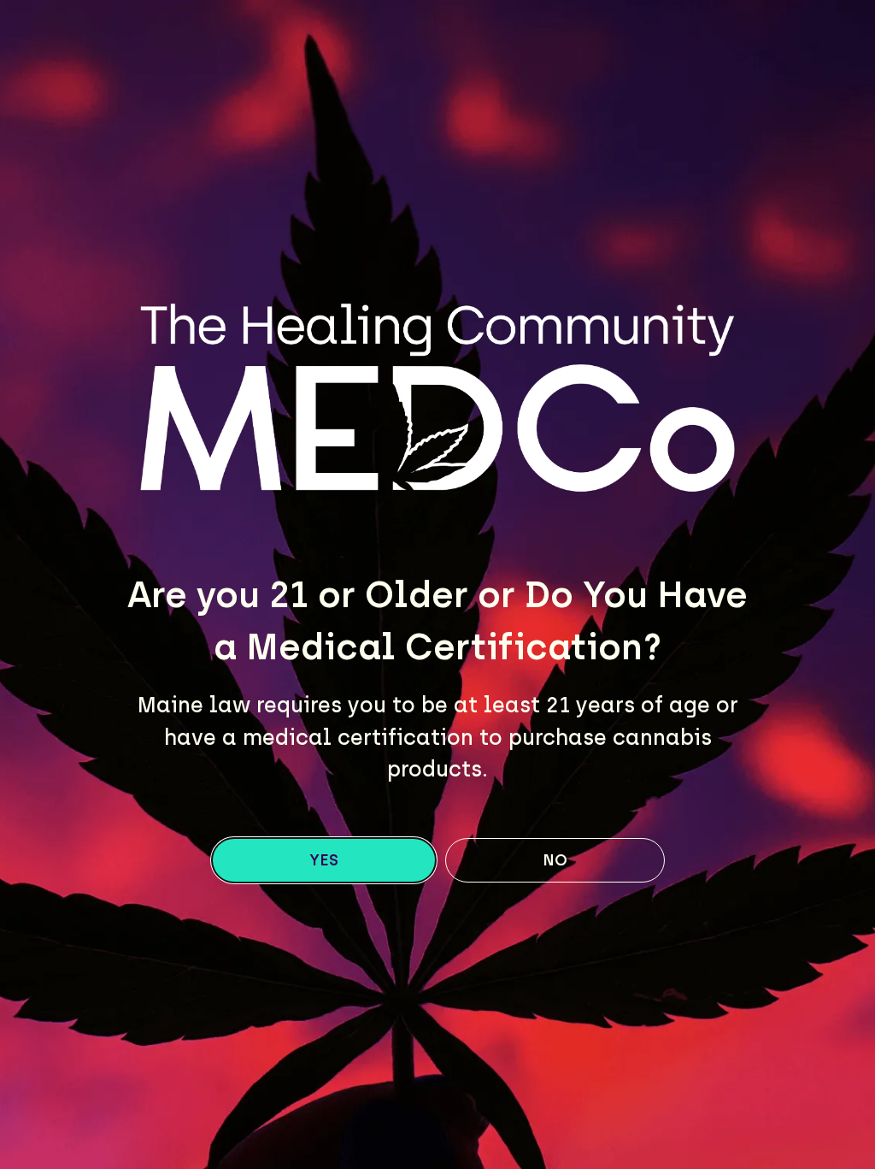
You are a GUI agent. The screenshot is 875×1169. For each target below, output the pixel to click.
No (555, 860)
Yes (323, 860)
